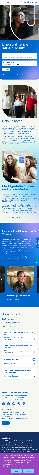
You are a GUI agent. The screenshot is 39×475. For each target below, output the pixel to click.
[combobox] (19, 63)
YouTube (13, 403)
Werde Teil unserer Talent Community (16, 75)
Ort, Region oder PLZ (8, 62)
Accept (16, 471)
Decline (29, 471)
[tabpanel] (19, 355)
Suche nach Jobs (7, 55)
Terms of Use (9, 460)
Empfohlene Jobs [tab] (8, 319)
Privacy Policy (20, 460)
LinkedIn (3, 403)
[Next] (35, 262)
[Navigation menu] (36, 2)
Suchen (4, 52)
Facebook (8, 403)
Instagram (18, 403)
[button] (33, 333)
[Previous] (31, 262)
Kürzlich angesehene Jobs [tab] (11, 323)
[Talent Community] (25, 2)
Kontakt (6, 423)
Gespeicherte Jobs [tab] (8, 326)
